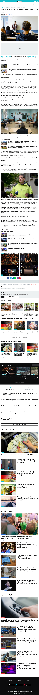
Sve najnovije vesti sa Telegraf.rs (19, 424)
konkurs (13, 288)
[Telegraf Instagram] (21, 688)
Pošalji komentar (12, 296)
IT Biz (2, 7)
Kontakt (31, 691)
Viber (35, 280)
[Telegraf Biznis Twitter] (18, 688)
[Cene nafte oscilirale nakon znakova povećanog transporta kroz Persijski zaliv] (8, 489)
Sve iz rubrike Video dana (19, 382)
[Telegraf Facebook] (16, 688)
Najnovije (7, 430)
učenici (9, 288)
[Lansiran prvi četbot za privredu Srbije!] (4, 250)
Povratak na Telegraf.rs (4, 1)
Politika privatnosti (26, 691)
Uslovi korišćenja (33, 284)
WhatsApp (32, 280)
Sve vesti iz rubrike (19, 360)
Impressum (15, 691)
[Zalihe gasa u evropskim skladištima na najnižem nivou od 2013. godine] (8, 501)
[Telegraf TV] (23, 688)
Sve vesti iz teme (19, 337)
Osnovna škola (3, 288)
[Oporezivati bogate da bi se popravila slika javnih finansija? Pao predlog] (19, 347)
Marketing (11, 691)
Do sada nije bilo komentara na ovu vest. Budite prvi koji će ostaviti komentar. (14, 294)
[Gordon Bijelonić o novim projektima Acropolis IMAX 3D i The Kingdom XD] (8, 371)
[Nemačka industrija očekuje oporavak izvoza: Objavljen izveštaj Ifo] (6, 325)
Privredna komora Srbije (6, 56)
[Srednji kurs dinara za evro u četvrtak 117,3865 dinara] (6, 347)
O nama (8, 691)
